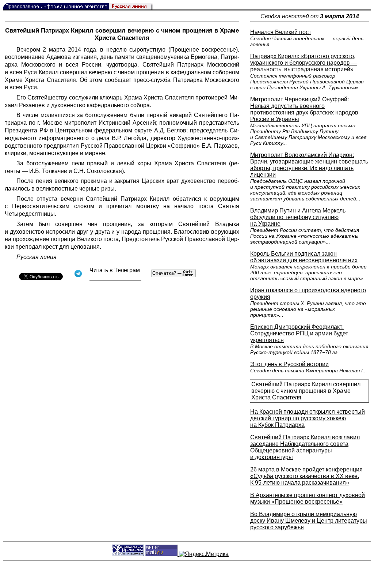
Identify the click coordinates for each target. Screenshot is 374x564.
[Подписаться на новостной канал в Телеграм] (115, 278)
